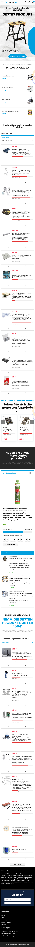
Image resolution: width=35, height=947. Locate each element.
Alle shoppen (4, 920)
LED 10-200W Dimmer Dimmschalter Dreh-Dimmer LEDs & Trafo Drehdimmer (21, 257)
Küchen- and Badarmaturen (16, 591)
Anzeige (4, 78)
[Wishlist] (29, 2)
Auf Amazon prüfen (10, 545)
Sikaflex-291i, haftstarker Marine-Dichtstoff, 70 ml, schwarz (21, 674)
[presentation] (3, 422)
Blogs (2, 918)
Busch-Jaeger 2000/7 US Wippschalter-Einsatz (19, 850)
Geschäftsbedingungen (8, 933)
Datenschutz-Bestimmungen (9, 931)
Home (3, 915)
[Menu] (2, 2)
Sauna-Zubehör (13, 556)
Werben (3, 924)
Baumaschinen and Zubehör (16, 576)
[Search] (26, 2)
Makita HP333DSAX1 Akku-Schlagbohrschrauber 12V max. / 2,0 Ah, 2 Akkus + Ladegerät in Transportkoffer (21, 276)
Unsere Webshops (6, 922)
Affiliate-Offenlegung (7, 936)
